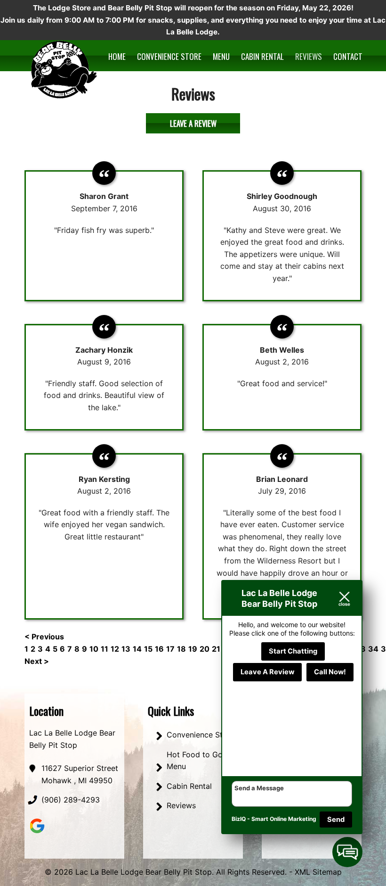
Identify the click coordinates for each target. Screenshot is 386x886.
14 (137, 649)
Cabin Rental (262, 56)
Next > (36, 661)
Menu (221, 56)
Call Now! (330, 672)
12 (115, 649)
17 (170, 649)
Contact (347, 56)
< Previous (44, 636)
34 (373, 649)
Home (117, 56)
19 (192, 649)
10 (93, 649)
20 (204, 649)
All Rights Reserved (250, 872)
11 (104, 649)
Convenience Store (169, 56)
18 (181, 649)
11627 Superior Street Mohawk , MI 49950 (79, 774)
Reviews (308, 56)
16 (159, 649)
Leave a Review (193, 123)
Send (336, 819)
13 (125, 649)
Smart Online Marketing (283, 818)
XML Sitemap (318, 872)
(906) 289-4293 (70, 799)
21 (216, 649)
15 (148, 649)
